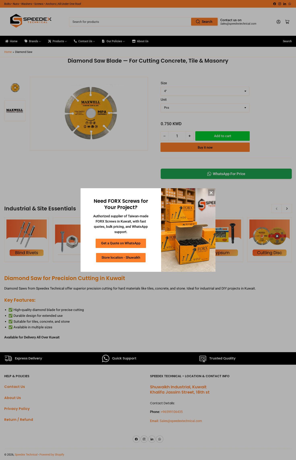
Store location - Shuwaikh (120, 257)
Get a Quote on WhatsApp (121, 243)
